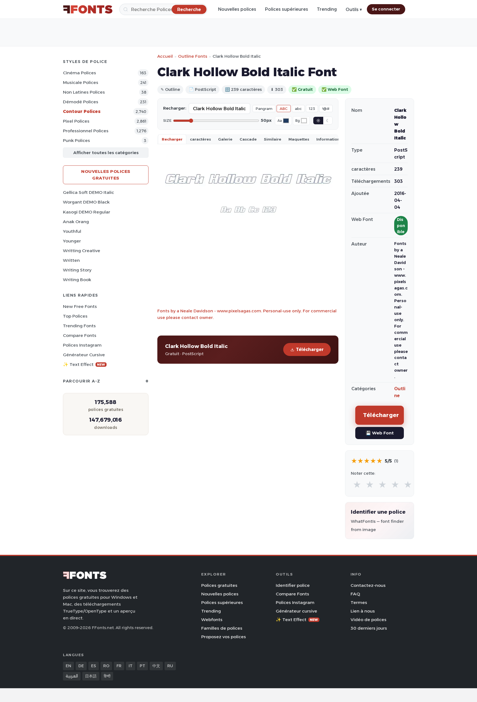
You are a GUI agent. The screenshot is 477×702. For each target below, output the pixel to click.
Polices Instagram (82, 345)
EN (68, 665)
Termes (359, 602)
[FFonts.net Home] (88, 9)
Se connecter (386, 9)
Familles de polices (221, 628)
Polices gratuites (219, 585)
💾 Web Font (380, 433)
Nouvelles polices (237, 9)
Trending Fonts (79, 325)
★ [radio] (357, 485)
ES (93, 665)
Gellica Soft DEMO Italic (88, 192)
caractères (200, 139)
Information (328, 139)
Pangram (264, 108)
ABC (284, 108)
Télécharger (310, 349)
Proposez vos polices (223, 636)
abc (298, 108)
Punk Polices (76, 140)
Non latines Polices (84, 92)
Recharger (172, 139)
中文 (156, 665)
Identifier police (293, 585)
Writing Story (77, 270)
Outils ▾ (354, 9)
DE (81, 665)
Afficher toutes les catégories (106, 152)
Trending (327, 9)
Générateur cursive (84, 354)
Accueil (165, 56)
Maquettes (298, 139)
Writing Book (77, 279)
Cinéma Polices (79, 72)
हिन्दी (107, 676)
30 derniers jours (369, 628)
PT (142, 665)
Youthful (72, 231)
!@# (326, 108)
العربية (72, 676)
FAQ (355, 594)
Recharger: (174, 108)
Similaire (272, 139)
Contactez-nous (368, 585)
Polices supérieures (286, 9)
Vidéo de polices (368, 619)
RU (170, 665)
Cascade (248, 139)
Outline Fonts (192, 56)
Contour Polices (81, 111)
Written (71, 260)
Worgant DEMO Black (86, 202)
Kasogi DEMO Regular (86, 212)
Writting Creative (81, 250)
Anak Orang (76, 221)
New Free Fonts (80, 306)
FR (118, 665)
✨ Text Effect (84, 364)
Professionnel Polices (85, 130)
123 (312, 108)
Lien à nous (363, 611)
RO (106, 665)
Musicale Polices (80, 82)
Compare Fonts (79, 335)
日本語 (91, 676)
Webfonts (211, 619)
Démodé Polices (80, 101)
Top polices (75, 316)
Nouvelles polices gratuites (105, 175)
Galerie (225, 139)
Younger (72, 241)
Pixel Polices (76, 121)
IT (130, 665)
